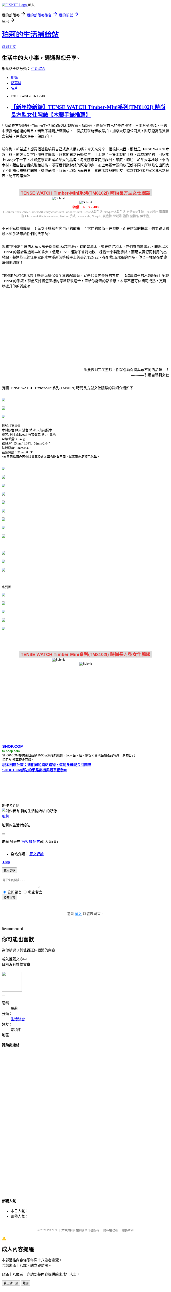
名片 (14, 88)
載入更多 (9, 870)
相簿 (14, 78)
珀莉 (5, 816)
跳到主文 (9, 47)
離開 (25, 1283)
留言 (36, 841)
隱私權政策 (110, 1230)
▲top (6, 862)
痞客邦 (26, 841)
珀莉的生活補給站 (30, 34)
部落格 (16, 83)
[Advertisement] (85, 327)
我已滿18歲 (11, 1283)
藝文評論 (36, 854)
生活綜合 (38, 69)
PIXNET (52, 1230)
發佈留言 (9, 897)
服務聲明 (128, 1230)
